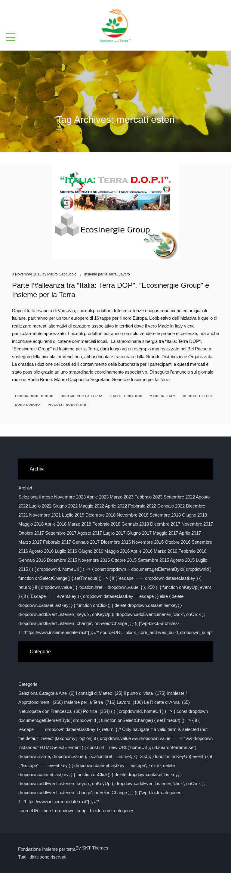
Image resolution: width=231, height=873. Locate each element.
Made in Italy (162, 396)
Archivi (25, 487)
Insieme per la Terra (100, 274)
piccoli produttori (67, 404)
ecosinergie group (34, 396)
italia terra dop (126, 396)
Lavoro (124, 274)
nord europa (28, 404)
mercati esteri (197, 396)
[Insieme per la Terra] (115, 23)
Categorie (27, 684)
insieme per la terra (82, 396)
